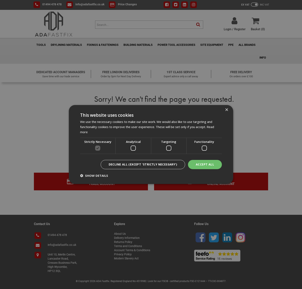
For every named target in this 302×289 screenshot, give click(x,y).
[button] (94, 175)
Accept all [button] (205, 164)
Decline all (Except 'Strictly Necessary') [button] (143, 164)
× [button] (226, 109)
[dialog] (151, 144)
